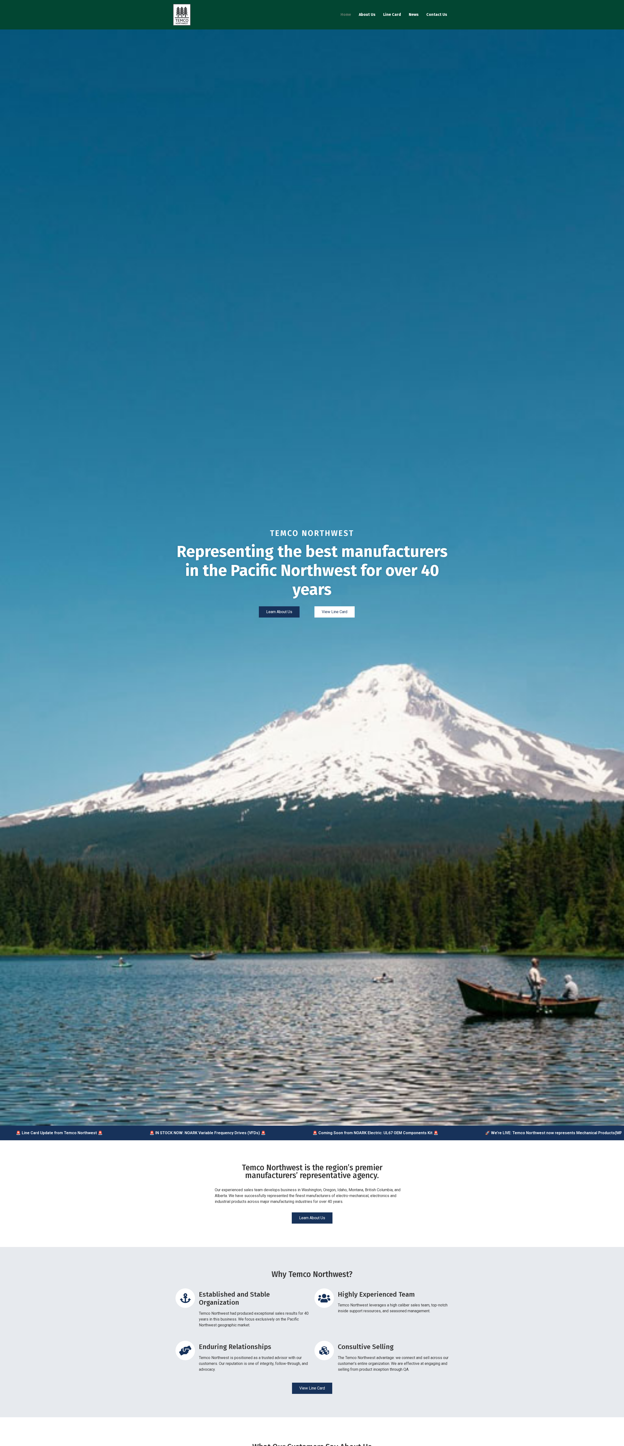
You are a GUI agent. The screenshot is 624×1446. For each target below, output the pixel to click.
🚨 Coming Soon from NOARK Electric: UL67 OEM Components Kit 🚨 (317, 1133)
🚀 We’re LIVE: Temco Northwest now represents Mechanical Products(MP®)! (498, 1133)
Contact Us (436, 14)
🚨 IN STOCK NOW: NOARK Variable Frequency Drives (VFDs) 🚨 (149, 1133)
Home (346, 14)
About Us (367, 14)
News (414, 14)
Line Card (392, 14)
